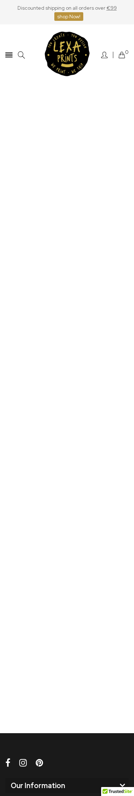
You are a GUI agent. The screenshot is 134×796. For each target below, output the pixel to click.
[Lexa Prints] (67, 55)
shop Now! (68, 16)
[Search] (21, 55)
